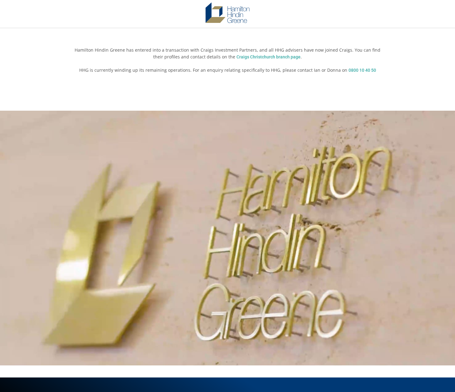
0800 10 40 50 (362, 70)
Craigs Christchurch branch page (268, 56)
